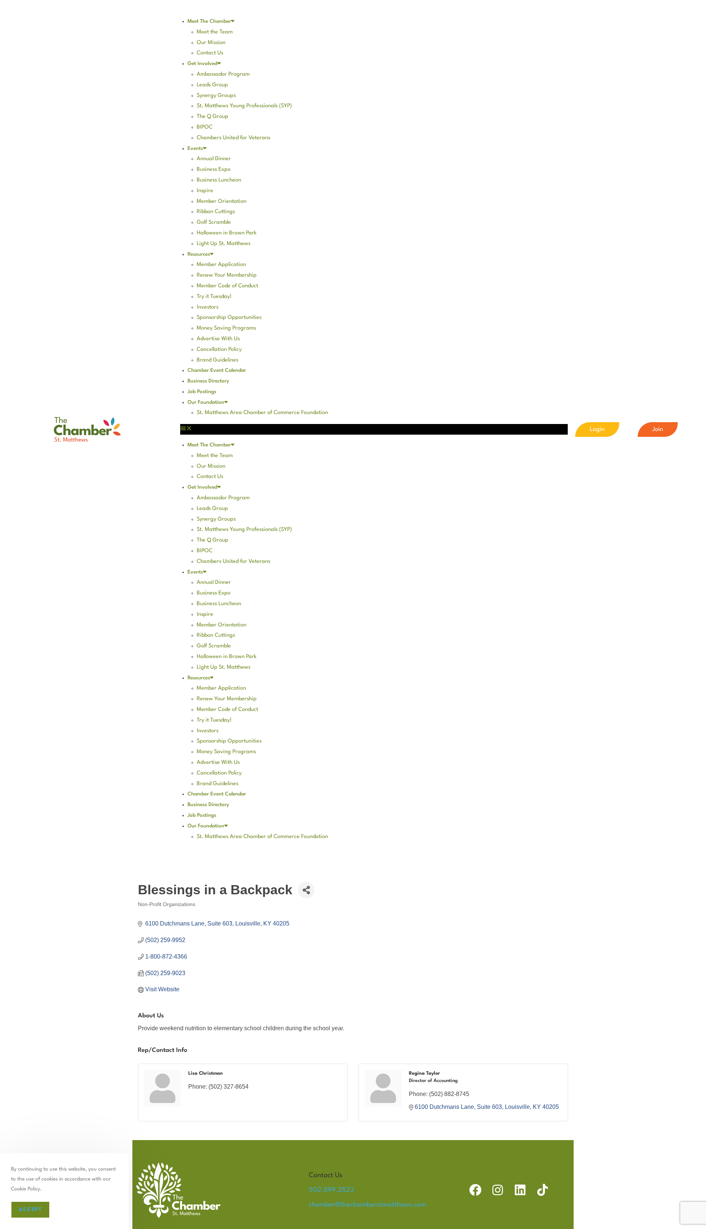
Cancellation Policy (219, 349)
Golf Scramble (214, 222)
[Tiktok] (542, 1190)
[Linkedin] (520, 1190)
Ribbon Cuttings (216, 212)
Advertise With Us (218, 339)
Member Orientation (221, 201)
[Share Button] (306, 890)
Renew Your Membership (227, 275)
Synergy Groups (216, 95)
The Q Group (212, 116)
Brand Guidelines (217, 360)
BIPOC (205, 127)
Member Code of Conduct (227, 286)
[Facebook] (475, 1190)
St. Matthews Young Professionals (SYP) (244, 106)
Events (195, 148)
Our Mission (211, 43)
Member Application (221, 264)
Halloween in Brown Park (227, 233)
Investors (207, 307)
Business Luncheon (219, 180)
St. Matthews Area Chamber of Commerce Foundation (262, 413)
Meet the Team (215, 32)
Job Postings (202, 391)
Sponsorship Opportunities (229, 317)
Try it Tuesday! (214, 296)
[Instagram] (498, 1190)
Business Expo (214, 169)
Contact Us (210, 53)
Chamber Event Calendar (217, 370)
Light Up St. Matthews (223, 244)
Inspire (205, 191)
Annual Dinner (214, 159)
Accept (30, 1209)
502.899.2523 (331, 1190)
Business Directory (208, 381)
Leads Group (212, 85)
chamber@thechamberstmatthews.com (367, 1204)
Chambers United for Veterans (233, 138)
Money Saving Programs (226, 328)
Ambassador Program (223, 74)
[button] (374, 429)
